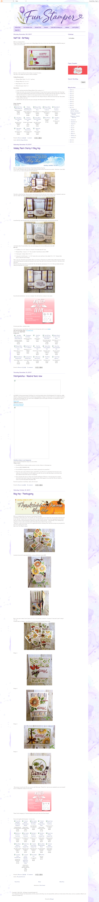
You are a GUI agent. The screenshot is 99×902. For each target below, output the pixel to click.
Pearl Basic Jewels (56, 121)
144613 (41, 829)
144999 (18, 112)
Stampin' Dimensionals (28, 131)
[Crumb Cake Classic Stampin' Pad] (25, 846)
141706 (28, 362)
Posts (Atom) (42, 885)
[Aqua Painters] (47, 117)
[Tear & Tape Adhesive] (56, 358)
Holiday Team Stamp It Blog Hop (27, 148)
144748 (28, 339)
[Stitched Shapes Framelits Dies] (18, 358)
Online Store (17, 27)
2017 (71, 107)
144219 (56, 122)
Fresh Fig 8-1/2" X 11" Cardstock (28, 350)
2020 (71, 101)
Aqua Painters (47, 119)
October (72, 119)
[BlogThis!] (36, 138)
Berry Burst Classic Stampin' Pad (18, 123)
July (72, 125)
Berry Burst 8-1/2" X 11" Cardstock (56, 112)
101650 (25, 840)
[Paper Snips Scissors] (18, 130)
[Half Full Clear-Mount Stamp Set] (18, 108)
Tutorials (46, 27)
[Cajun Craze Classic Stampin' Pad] (49, 836)
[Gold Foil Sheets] (37, 336)
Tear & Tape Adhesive (56, 360)
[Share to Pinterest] (41, 138)
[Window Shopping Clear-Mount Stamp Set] (27, 109)
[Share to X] (38, 138)
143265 (28, 113)
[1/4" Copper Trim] (33, 856)
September (73, 121)
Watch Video (16, 401)
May (72, 129)
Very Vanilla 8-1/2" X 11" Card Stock (25, 838)
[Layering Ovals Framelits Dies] (27, 358)
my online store (30, 330)
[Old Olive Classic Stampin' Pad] (27, 120)
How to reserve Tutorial (18, 405)
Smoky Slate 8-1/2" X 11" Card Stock (56, 341)
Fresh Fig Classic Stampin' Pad (37, 351)
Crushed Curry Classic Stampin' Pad (33, 849)
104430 (28, 132)
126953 (28, 124)
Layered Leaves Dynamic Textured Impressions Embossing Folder (25, 866)
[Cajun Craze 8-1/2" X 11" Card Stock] (49, 824)
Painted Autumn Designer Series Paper (41, 828)
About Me (17, 30)
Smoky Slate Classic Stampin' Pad (46, 351)
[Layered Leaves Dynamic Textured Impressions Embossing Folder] (25, 863)
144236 (33, 828)
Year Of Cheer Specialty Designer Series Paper (47, 341)
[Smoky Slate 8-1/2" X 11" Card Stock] (56, 338)
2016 (71, 140)
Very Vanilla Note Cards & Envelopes (33, 826)
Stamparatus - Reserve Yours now (28, 376)
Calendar (67, 27)
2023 (71, 95)
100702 (17, 840)
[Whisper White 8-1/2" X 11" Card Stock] (37, 109)
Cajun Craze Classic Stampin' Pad (49, 838)
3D (17, 876)
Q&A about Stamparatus (19, 404)
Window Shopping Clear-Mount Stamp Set (28, 112)
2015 (71, 142)
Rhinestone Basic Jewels (37, 360)
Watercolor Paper (37, 131)
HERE (49, 329)
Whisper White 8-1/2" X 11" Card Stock (37, 112)
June (72, 127)
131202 (56, 342)
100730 (37, 113)
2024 (71, 93)
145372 (18, 362)
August (72, 123)
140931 (37, 124)
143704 (25, 869)
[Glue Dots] (41, 854)
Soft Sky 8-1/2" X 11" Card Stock (33, 838)
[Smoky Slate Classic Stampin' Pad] (47, 349)
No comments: (30, 485)
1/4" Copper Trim (33, 857)
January (72, 137)
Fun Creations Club (28, 27)
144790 (17, 829)
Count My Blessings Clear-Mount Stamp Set (17, 828)
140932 (56, 353)
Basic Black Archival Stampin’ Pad (37, 123)
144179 (33, 859)
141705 (17, 861)
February (73, 135)
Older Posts (61, 881)
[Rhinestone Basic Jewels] (37, 358)
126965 (49, 840)
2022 (71, 97)
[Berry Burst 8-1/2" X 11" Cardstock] (56, 109)
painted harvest (22, 876)
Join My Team (75, 27)
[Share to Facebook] (39, 138)
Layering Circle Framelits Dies (17, 860)
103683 (41, 857)
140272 (47, 113)
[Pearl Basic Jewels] (56, 119)
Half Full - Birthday (21, 38)
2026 (71, 90)
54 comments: (30, 367)
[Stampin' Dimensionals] (27, 130)
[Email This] (35, 138)
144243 (56, 113)
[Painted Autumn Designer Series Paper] (41, 825)
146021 (25, 829)
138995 (56, 361)
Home (39, 881)
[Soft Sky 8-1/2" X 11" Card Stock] (33, 836)
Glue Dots (41, 856)
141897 (41, 850)
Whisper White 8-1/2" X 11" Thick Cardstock (47, 112)
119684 (49, 828)
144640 (47, 342)
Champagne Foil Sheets (28, 338)
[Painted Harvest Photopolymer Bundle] (25, 825)
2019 (71, 103)
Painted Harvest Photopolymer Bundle (25, 828)
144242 (28, 351)
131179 (47, 353)
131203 (33, 840)
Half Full (19, 140)
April (72, 131)
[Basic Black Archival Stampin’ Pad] (37, 120)
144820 (18, 342)
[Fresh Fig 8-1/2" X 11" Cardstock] (27, 347)
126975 (25, 850)
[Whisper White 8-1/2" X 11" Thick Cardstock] (47, 109)
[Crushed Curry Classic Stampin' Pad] (33, 846)
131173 (33, 850)
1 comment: (29, 138)
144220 (37, 361)
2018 (71, 105)
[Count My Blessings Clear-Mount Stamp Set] (17, 825)
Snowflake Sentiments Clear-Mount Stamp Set (18, 341)
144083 (18, 124)
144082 (37, 353)
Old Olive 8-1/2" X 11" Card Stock (17, 838)
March (72, 133)
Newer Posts (17, 881)
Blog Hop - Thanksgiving (23, 493)
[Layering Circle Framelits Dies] (17, 857)
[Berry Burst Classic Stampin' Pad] (18, 120)
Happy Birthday (24, 140)
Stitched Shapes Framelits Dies (18, 361)
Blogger (52, 899)
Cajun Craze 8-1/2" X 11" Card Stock (49, 826)
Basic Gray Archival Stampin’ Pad (56, 351)
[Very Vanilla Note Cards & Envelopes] (33, 824)
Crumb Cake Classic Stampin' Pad (25, 849)
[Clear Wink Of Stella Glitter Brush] (41, 846)
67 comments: (30, 874)
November (73, 109)
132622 (37, 339)
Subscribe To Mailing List (56, 27)
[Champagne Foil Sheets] (27, 336)
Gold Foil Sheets (37, 338)
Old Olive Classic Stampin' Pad (27, 123)
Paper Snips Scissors (18, 131)
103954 (47, 120)
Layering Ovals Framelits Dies (28, 361)
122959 (37, 132)
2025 (71, 91)
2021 (71, 99)
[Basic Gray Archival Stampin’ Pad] (56, 349)
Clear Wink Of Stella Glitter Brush (41, 849)
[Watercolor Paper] (37, 130)
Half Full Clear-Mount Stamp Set (18, 111)
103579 (18, 132)
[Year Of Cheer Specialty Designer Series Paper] (47, 338)
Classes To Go (38, 27)
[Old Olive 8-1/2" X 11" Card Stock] (17, 836)
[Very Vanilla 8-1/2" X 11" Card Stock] (25, 836)
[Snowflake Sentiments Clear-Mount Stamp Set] (18, 338)
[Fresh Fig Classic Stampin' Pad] (37, 349)
